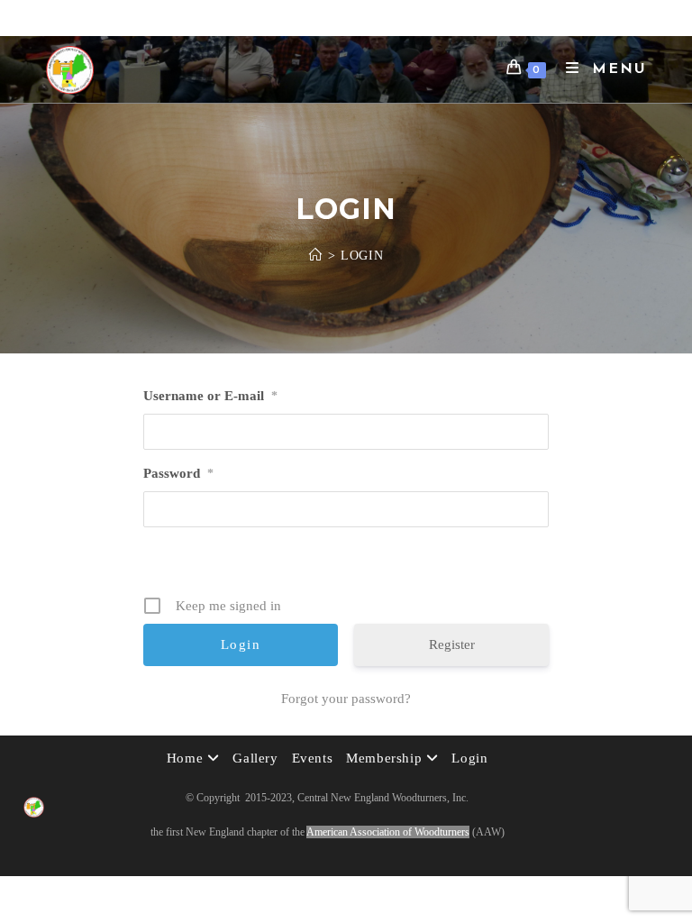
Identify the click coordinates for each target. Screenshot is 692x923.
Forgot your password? (346, 698)
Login (362, 255)
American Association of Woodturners (387, 832)
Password (178, 473)
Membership (386, 758)
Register (452, 644)
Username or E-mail (210, 395)
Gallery (255, 758)
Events (312, 758)
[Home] (316, 255)
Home (187, 758)
